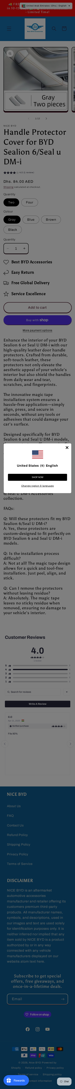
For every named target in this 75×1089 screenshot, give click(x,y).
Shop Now (37, 477)
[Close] (67, 447)
